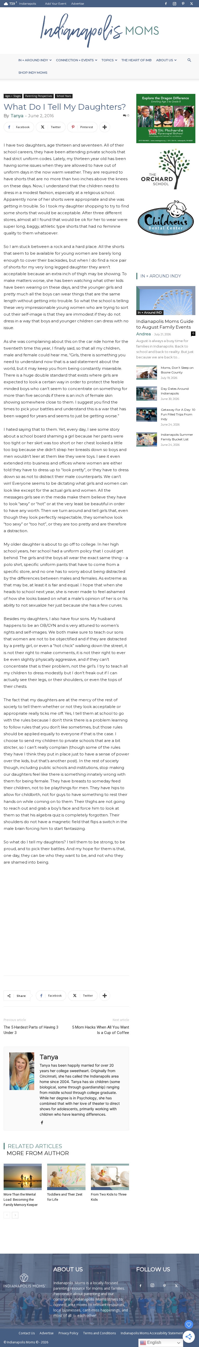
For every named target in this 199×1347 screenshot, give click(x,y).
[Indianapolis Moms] (99, 30)
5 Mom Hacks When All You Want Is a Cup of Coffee (100, 1030)
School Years (63, 96)
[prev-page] (7, 1215)
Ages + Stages (13, 96)
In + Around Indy (33, 60)
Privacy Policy (68, 1333)
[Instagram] (174, 3)
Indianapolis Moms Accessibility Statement (152, 1333)
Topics (107, 60)
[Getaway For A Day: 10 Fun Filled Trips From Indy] (146, 414)
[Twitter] (191, 3)
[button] (189, 60)
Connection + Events (75, 60)
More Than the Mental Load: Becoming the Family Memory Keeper (21, 1199)
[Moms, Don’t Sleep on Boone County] (146, 372)
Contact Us (27, 1333)
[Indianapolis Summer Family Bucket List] (146, 439)
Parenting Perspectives (38, 96)
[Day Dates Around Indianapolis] (146, 393)
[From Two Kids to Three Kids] (110, 1177)
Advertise (77, 3)
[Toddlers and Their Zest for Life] (66, 1177)
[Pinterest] (183, 3)
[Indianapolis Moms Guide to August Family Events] (165, 300)
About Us (164, 60)
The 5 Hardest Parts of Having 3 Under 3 (31, 1030)
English (153, 1342)
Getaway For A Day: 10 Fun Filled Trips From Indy (178, 414)
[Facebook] (166, 3)
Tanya (17, 115)
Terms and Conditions (99, 1333)
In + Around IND (150, 312)
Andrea (143, 333)
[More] (104, 127)
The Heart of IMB (137, 60)
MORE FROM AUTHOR (38, 1153)
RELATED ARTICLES (35, 1146)
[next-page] (15, 1215)
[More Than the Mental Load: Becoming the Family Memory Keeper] (23, 1177)
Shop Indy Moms (32, 72)
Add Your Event (55, 3)
